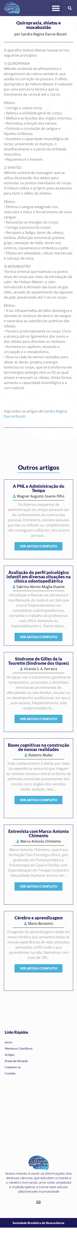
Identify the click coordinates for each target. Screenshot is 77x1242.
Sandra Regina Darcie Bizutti (44, 34)
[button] (55, 8)
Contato (10, 1073)
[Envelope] (38, 1202)
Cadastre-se (13, 1067)
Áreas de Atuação (16, 1061)
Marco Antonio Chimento (40, 841)
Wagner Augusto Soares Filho (40, 496)
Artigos (10, 1054)
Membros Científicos (19, 1048)
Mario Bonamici (40, 923)
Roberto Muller (40, 755)
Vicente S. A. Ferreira (40, 668)
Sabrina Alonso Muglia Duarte (40, 586)
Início (8, 1042)
